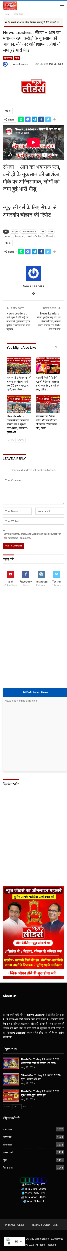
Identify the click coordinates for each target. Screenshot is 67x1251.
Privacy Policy (14, 1224)
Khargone (19, 236)
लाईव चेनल (8, 58)
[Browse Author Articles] (33, 273)
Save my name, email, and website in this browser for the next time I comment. (32, 535)
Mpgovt (49, 236)
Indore (7, 236)
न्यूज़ (5, 1159)
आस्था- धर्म (8, 1152)
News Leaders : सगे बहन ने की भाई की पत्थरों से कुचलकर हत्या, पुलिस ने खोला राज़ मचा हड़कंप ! (19, 321)
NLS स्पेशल (15, 360)
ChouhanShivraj (29, 231)
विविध (17, 58)
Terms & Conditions (45, 1224)
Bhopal (15, 231)
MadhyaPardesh (35, 236)
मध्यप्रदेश (7, 1136)
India (50, 231)
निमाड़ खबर (8, 1167)
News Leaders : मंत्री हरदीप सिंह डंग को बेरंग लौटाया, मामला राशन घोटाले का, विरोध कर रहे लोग (48, 321)
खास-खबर (7, 1144)
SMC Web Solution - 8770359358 (46, 1238)
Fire (42, 231)
